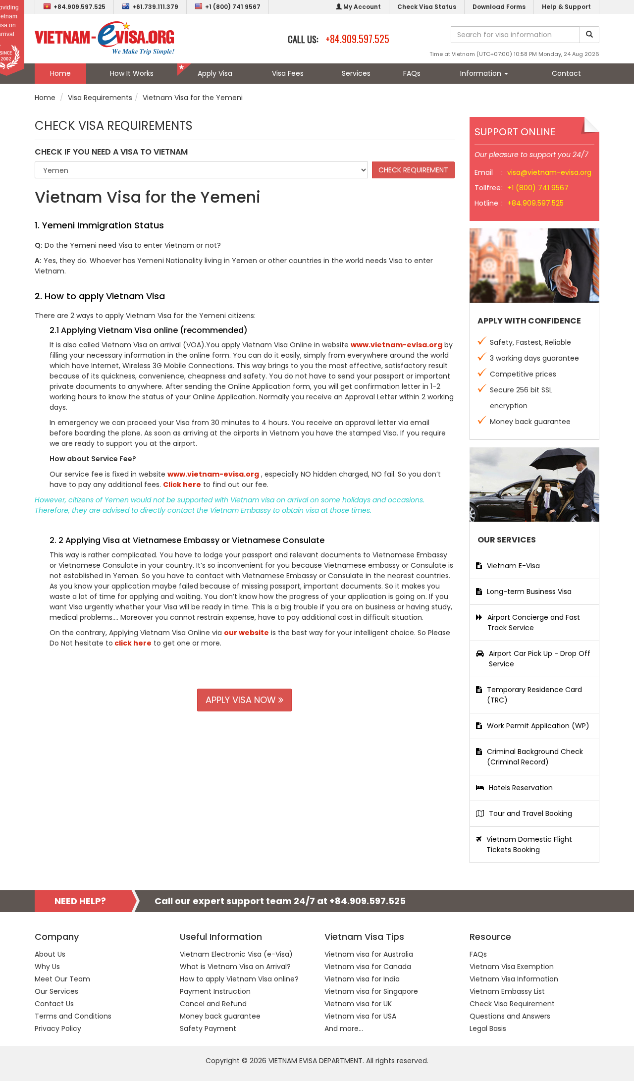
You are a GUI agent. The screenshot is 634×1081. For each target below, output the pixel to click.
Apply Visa (215, 73)
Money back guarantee (220, 1016)
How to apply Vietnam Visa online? (239, 979)
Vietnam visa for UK (358, 1004)
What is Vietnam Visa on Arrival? (235, 967)
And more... (343, 1028)
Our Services (56, 991)
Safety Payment (208, 1028)
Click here (182, 484)
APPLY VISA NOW (242, 700)
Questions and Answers (510, 1016)
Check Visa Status (426, 6)
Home (60, 73)
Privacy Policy (58, 1028)
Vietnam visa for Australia (368, 954)
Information (481, 73)
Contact (566, 73)
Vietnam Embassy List (507, 991)
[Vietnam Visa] (104, 38)
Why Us (47, 967)
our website (246, 633)
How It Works (132, 73)
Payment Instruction (215, 991)
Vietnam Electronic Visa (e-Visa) (236, 954)
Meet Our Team (62, 979)
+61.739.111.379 (155, 6)
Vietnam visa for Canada (367, 967)
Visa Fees (288, 73)
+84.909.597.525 (79, 6)
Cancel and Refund (213, 1004)
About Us (50, 954)
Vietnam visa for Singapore (371, 991)
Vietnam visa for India (362, 979)
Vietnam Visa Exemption (512, 967)
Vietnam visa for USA (360, 1016)
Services (356, 73)
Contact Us (54, 1004)
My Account (361, 6)
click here (132, 643)
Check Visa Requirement (512, 1004)
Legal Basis (488, 1028)
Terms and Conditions (73, 1016)
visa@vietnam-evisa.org (549, 172)
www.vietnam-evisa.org (396, 345)
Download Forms (499, 6)
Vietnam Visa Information (514, 979)
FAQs (412, 73)
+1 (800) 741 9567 (233, 6)
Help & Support (566, 6)
